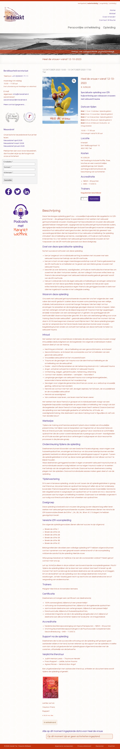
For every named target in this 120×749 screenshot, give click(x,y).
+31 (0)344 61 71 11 (20, 76)
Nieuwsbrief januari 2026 (14, 146)
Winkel (112, 13)
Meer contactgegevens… (15, 104)
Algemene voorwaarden (64, 746)
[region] (60, 44)
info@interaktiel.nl (21, 94)
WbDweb (28, 746)
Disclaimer (100, 746)
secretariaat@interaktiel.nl (15, 100)
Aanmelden (94, 199)
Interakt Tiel (13, 746)
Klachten (111, 746)
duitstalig (113, 3)
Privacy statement (84, 746)
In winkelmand (50, 722)
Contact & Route (107, 20)
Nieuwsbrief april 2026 (13, 140)
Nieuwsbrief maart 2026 (14, 143)
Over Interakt (109, 17)
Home (113, 10)
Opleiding (109, 27)
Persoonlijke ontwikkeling (84, 27)
